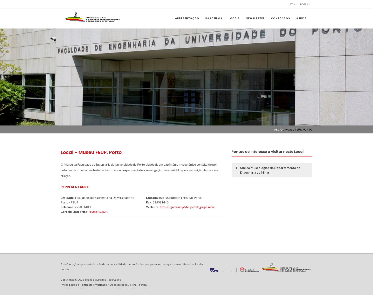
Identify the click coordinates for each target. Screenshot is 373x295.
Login (304, 4)
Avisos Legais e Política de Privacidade (84, 284)
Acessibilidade (119, 284)
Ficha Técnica (138, 284)
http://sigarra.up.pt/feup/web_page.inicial (187, 207)
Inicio (278, 129)
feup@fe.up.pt (98, 211)
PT (291, 4)
